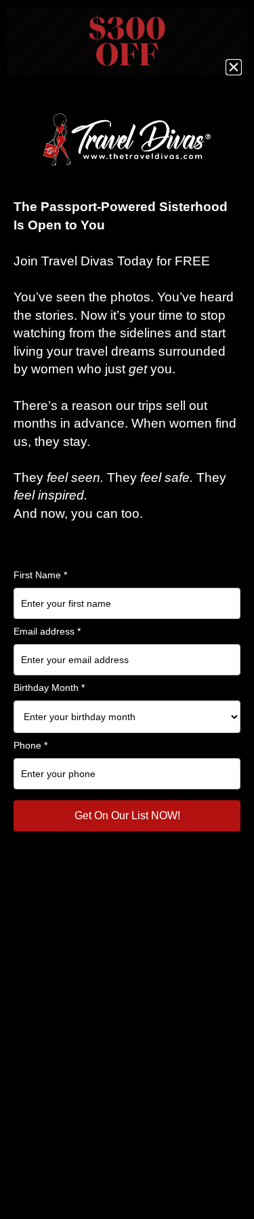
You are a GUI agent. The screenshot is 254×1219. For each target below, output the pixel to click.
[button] (234, 67)
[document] (127, 609)
